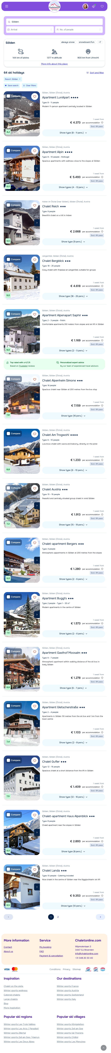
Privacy (66, 969)
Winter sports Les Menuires (71, 1041)
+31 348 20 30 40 (84, 957)
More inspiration (12, 1007)
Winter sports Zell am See (70, 1028)
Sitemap (77, 969)
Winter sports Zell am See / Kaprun (21, 1037)
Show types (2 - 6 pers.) (72, 579)
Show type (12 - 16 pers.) (72, 796)
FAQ (41, 951)
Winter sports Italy (66, 999)
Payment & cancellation (51, 955)
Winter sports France (68, 986)
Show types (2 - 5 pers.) (72, 350)
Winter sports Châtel (67, 1037)
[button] (54, 53)
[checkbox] (13, 96)
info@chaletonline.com (86, 953)
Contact (8, 947)
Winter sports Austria (68, 990)
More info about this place (54, 63)
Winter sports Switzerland (70, 994)
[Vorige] (7, 113)
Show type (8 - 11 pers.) (72, 132)
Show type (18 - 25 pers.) (72, 296)
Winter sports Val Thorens (70, 1033)
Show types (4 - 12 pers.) (72, 187)
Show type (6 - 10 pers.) (72, 470)
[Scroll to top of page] (104, 1048)
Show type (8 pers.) (71, 851)
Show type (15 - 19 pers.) (72, 524)
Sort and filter (97, 72)
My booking (45, 947)
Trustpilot (23, 366)
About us (8, 951)
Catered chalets (12, 994)
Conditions (55, 969)
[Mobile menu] (7, 6)
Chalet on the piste (13, 986)
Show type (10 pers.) (72, 905)
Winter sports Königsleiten (70, 1024)
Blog (6, 1003)
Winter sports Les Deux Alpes (19, 1041)
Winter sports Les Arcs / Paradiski (21, 1028)
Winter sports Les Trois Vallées (19, 1024)
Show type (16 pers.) (72, 415)
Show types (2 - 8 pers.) (72, 742)
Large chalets (11, 999)
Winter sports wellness (15, 990)
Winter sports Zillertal (15, 1033)
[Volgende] (37, 113)
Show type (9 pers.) (71, 241)
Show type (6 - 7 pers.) (72, 688)
